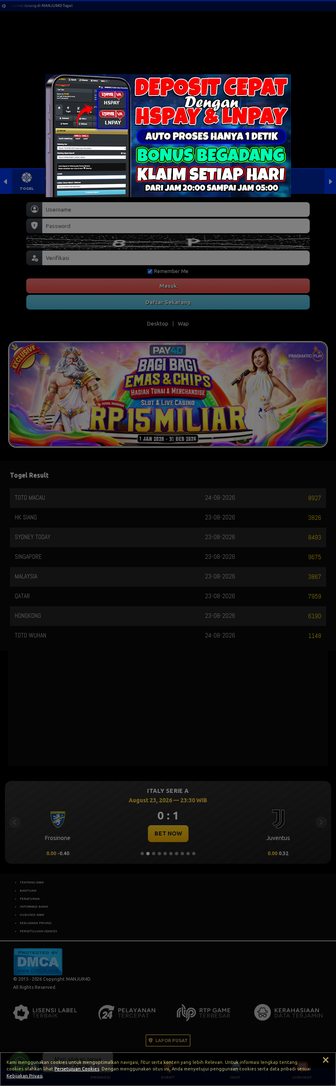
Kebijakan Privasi (25, 1075)
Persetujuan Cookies (76, 1068)
